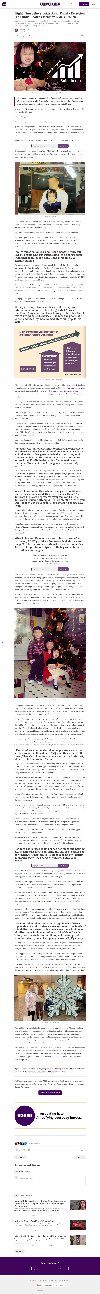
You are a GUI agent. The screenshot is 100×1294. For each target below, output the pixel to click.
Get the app (60, 1285)
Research (20, 491)
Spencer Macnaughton (26, 1213)
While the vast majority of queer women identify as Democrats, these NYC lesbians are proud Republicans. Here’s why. (39, 1240)
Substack (40, 1290)
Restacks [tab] (27, 1171)
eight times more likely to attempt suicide (44, 259)
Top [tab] (17, 1195)
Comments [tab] (19, 1171)
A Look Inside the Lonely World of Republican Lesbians (40, 1236)
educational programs (30, 959)
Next (79, 1157)
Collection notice (64, 1280)
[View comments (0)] (24, 36)
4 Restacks (37, 1143)
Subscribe (84, 4)
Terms (56, 1280)
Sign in (93, 4)
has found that (28, 794)
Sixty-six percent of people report (72, 388)
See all (18, 1251)
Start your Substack (45, 1285)
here (69, 104)
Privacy (50, 1280)
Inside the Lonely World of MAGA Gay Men (34, 1221)
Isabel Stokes (49, 1213)
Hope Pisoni (37, 1213)
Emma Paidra (23, 1228)
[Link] (11, 256)
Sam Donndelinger (25, 29)
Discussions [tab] (29, 1195)
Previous (22, 1157)
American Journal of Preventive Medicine (53, 909)
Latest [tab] (22, 1195)
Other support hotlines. (57, 1071)
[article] (50, 1208)
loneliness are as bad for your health (33, 742)
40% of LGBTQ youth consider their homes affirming (47, 242)
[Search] (72, 4)
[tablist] (22, 1171)
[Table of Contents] (2, 647)
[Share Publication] (76, 4)
